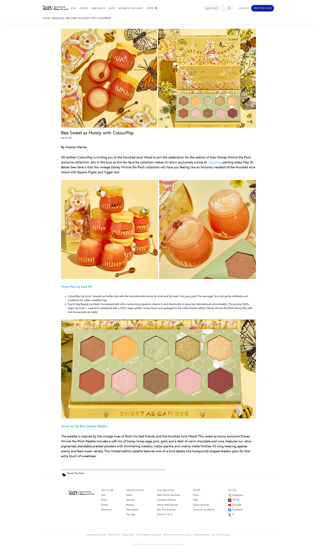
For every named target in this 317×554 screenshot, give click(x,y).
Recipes (130, 504)
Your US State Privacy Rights (148, 534)
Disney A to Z (164, 514)
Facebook (237, 509)
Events (84, 8)
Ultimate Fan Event (130, 8)
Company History (166, 499)
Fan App (130, 514)
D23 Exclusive (135, 490)
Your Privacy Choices (221, 534)
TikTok (236, 499)
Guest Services (201, 504)
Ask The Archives (166, 509)
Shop (111, 8)
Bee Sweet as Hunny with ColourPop (88, 18)
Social (232, 490)
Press (196, 495)
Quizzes (130, 499)
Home (46, 18)
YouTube (237, 504)
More (196, 490)
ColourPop (214, 162)
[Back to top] (311, 544)
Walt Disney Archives (168, 495)
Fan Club (107, 490)
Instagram (237, 495)
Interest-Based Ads (202, 534)
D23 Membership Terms (96, 534)
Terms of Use (114, 534)
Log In (243, 8)
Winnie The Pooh (75, 473)
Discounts (98, 8)
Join (73, 8)
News (129, 495)
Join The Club (262, 8)
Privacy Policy (128, 534)
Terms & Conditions (204, 509)
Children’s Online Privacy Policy (177, 534)
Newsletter (132, 509)
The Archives (165, 490)
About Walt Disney (167, 504)
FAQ (195, 499)
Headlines (58, 18)
